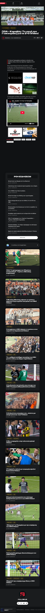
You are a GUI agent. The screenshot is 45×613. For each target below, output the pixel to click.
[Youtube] (23, 603)
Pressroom (7, 37)
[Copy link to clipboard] (41, 38)
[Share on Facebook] (34, 38)
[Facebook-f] (18, 603)
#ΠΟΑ (34, 139)
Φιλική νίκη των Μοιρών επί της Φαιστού (19, 181)
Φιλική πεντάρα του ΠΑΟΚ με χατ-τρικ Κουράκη (20, 195)
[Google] (26, 603)
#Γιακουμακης (17, 139)
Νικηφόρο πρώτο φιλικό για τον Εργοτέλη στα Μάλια (22, 213)
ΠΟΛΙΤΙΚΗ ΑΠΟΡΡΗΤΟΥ (20, 609)
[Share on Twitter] (36, 38)
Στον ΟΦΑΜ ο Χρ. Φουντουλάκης (16, 191)
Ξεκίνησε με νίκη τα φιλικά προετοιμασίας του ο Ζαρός (22, 186)
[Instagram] (21, 603)
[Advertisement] (22, 50)
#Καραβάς (29, 139)
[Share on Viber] (39, 38)
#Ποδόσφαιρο (10, 141)
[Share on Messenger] (37, 38)
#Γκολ (23, 139)
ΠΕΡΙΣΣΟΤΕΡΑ (22, 237)
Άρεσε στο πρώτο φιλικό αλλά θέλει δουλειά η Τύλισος (22, 231)
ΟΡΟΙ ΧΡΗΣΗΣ (27, 609)
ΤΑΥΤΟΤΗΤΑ (32, 609)
